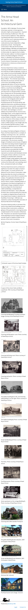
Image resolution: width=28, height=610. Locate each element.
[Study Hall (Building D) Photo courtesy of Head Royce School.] (12, 438)
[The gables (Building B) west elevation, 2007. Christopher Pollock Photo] (12, 538)
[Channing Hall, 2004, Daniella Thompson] (12, 520)
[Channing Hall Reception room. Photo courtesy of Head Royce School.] (12, 332)
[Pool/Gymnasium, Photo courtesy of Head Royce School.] (12, 479)
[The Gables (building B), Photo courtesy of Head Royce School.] (12, 418)
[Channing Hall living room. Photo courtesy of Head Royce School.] (12, 353)
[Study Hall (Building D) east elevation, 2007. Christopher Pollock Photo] (12, 556)
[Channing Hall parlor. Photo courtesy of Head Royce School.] (12, 374)
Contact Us (23, 607)
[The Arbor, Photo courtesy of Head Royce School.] (12, 460)
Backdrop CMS (12, 604)
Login (15, 607)
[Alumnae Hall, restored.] (12, 573)
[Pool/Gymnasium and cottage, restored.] (12, 591)
